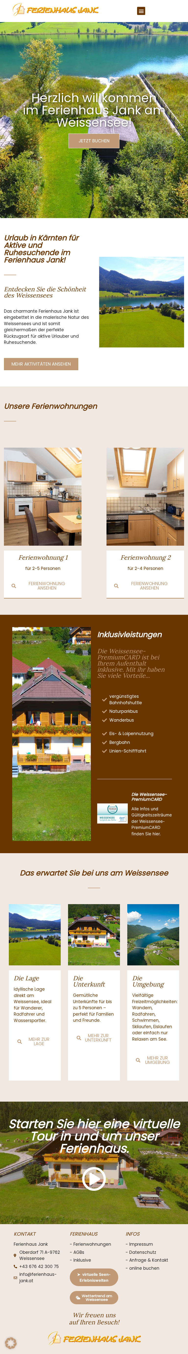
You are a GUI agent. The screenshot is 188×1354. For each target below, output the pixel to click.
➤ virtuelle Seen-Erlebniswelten (94, 1277)
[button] (141, 11)
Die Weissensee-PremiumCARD (149, 796)
